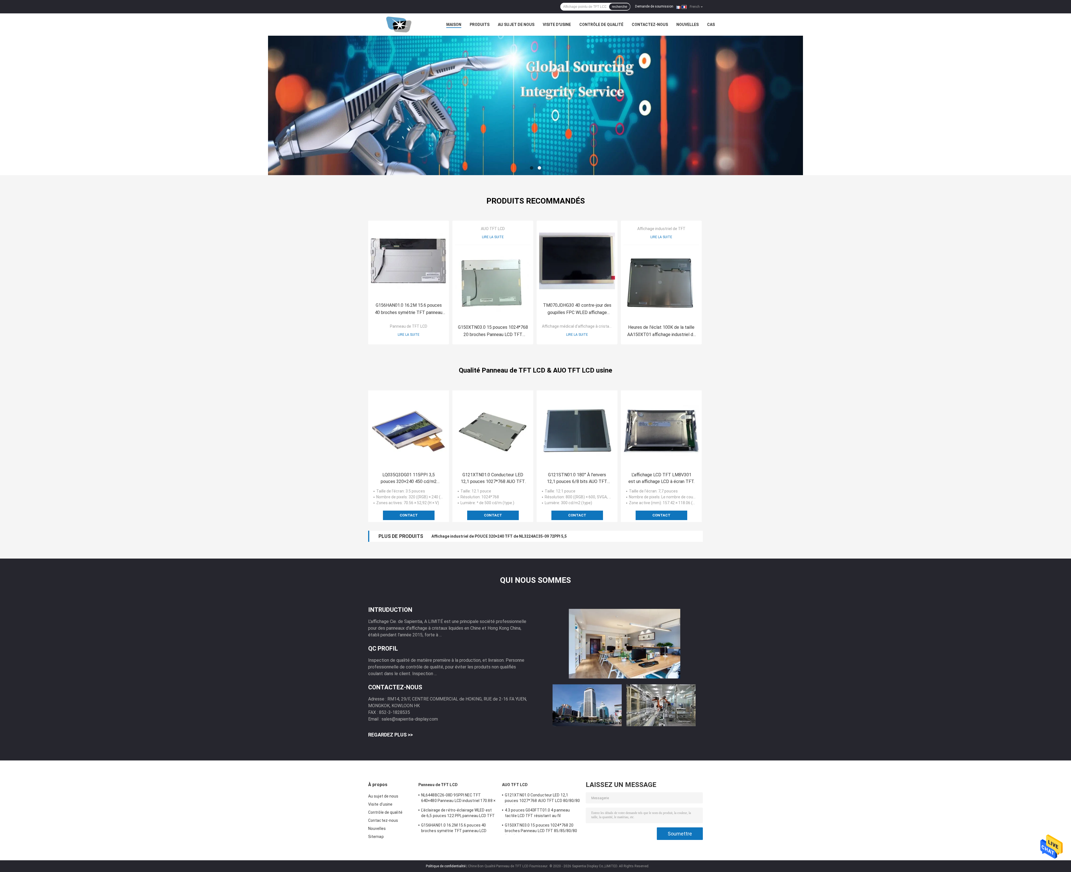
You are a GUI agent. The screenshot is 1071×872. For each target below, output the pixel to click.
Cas (711, 24)
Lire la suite (408, 335)
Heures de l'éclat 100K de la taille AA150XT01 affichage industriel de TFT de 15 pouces (661, 331)
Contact (409, 515)
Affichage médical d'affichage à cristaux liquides (585, 326)
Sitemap (376, 836)
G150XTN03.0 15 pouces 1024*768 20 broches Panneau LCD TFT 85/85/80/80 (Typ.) (493, 331)
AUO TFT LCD (493, 228)
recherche (619, 7)
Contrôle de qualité (601, 24)
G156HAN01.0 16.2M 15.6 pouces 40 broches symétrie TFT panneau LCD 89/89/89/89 (408, 309)
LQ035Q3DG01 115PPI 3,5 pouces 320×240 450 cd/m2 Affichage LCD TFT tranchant (409, 478)
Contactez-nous (650, 24)
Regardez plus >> (390, 735)
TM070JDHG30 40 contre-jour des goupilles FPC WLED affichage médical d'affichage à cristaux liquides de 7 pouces (577, 309)
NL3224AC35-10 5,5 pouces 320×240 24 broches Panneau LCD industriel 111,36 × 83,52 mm (515, 536)
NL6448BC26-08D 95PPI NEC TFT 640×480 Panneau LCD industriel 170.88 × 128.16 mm (458, 799)
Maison (453, 24)
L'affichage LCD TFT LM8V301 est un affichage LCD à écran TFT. (661, 478)
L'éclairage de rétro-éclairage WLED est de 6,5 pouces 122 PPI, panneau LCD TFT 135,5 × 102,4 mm (458, 814)
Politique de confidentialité (445, 866)
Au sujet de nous (516, 24)
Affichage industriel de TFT (661, 228)
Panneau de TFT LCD (408, 326)
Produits (479, 24)
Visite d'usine (557, 24)
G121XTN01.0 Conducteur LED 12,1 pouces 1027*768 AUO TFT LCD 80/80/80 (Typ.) (493, 478)
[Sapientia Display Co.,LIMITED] (399, 24)
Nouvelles (687, 24)
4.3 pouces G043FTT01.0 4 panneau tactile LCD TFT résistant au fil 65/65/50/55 (537, 814)
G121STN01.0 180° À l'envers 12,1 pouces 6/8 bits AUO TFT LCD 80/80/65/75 (577, 478)
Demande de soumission (654, 6)
